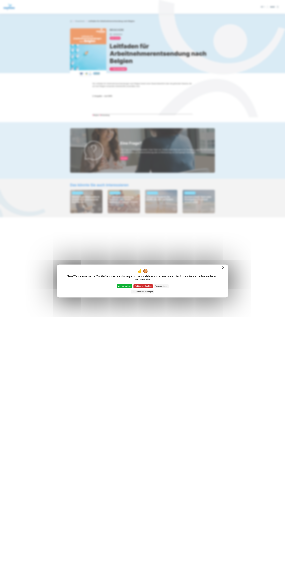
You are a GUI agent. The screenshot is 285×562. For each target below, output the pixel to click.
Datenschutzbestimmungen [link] (142, 292)
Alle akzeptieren (124, 286)
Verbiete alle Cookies (143, 286)
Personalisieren (161, 286)
